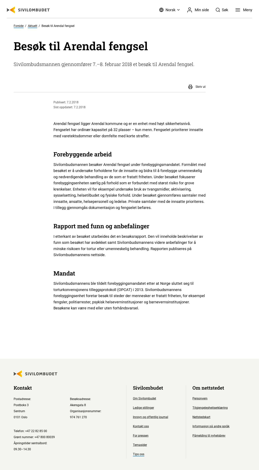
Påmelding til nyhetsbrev (208, 435)
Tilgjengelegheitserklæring (210, 408)
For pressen (140, 435)
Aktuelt (32, 26)
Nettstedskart (201, 417)
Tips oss (138, 454)
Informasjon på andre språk (210, 426)
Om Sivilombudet (144, 398)
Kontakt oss (141, 426)
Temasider (140, 445)
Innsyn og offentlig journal (150, 417)
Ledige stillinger (143, 408)
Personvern (199, 398)
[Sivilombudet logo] (28, 10)
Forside (19, 26)
